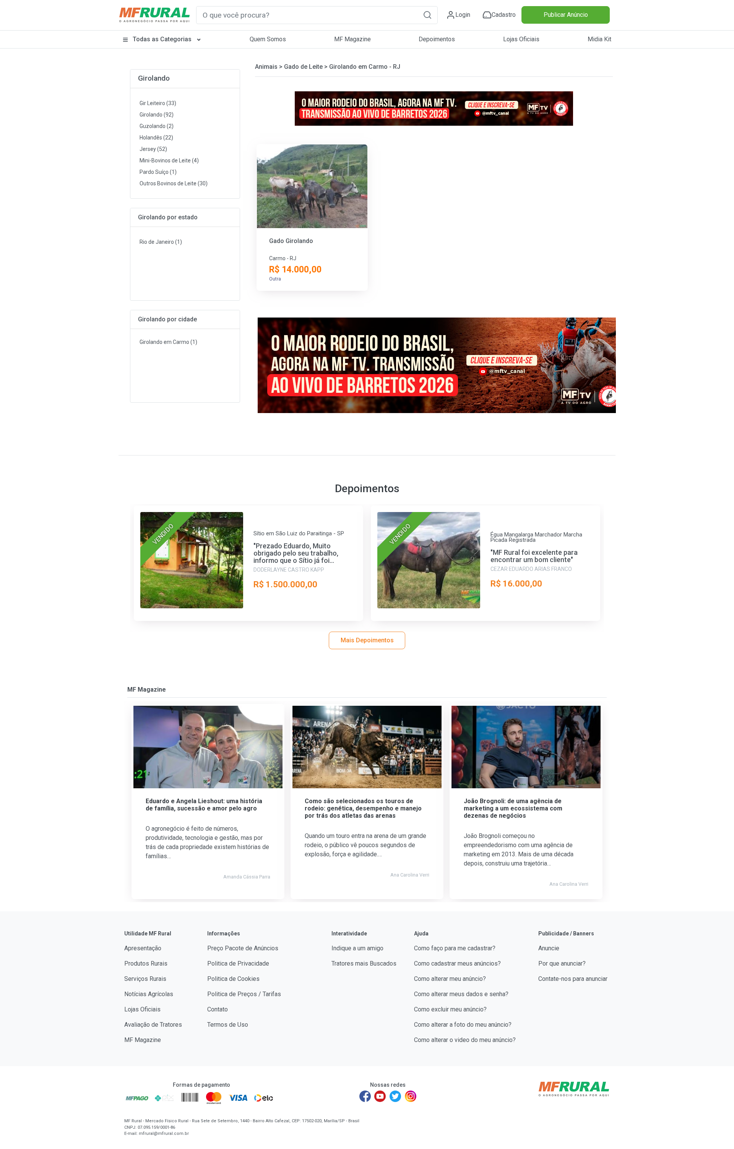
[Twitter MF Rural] (395, 1096)
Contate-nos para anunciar (572, 978)
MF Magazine (352, 39)
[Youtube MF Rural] (380, 1096)
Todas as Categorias (162, 39)
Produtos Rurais (145, 963)
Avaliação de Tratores (153, 1024)
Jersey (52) (153, 149)
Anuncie (548, 948)
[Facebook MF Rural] (365, 1096)
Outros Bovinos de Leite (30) (174, 183)
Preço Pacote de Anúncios (242, 948)
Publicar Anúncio (566, 14)
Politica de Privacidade (238, 963)
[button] (427, 14)
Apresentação (142, 948)
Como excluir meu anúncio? (450, 1009)
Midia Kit (599, 39)
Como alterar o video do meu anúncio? (465, 1040)
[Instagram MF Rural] (410, 1096)
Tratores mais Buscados (363, 963)
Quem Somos (268, 39)
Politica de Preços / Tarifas (244, 994)
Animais (266, 66)
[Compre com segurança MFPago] (137, 1098)
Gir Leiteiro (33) (158, 103)
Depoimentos (437, 39)
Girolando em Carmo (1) (168, 342)
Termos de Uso (227, 1024)
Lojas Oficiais (521, 39)
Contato (217, 1009)
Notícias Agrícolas (148, 994)
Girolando (154, 78)
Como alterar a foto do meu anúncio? (463, 1024)
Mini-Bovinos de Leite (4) (169, 160)
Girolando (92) (157, 115)
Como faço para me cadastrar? (454, 948)
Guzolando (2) (157, 126)
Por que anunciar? (562, 963)
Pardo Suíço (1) (158, 172)
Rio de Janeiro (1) (161, 242)
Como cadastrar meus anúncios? (457, 963)
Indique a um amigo (357, 948)
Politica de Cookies (233, 978)
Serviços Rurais (145, 978)
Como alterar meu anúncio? (450, 978)
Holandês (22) (156, 138)
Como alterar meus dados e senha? (461, 994)
